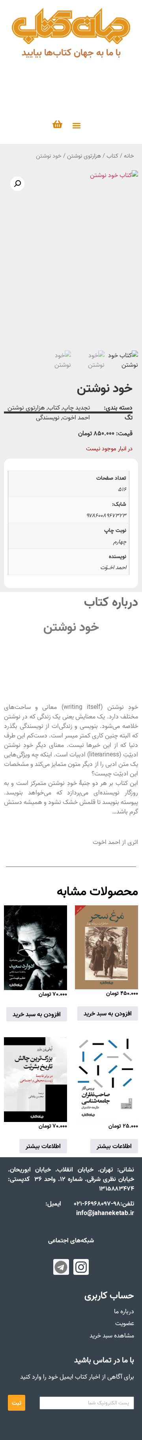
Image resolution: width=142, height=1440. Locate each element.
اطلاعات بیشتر (114, 1146)
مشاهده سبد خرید (112, 1335)
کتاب (112, 156)
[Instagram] (81, 1267)
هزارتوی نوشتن (84, 156)
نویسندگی (48, 417)
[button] (76, 125)
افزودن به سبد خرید (108, 1013)
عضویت (124, 1323)
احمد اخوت (76, 417)
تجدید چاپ (76, 407)
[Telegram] (61, 1267)
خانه (129, 156)
